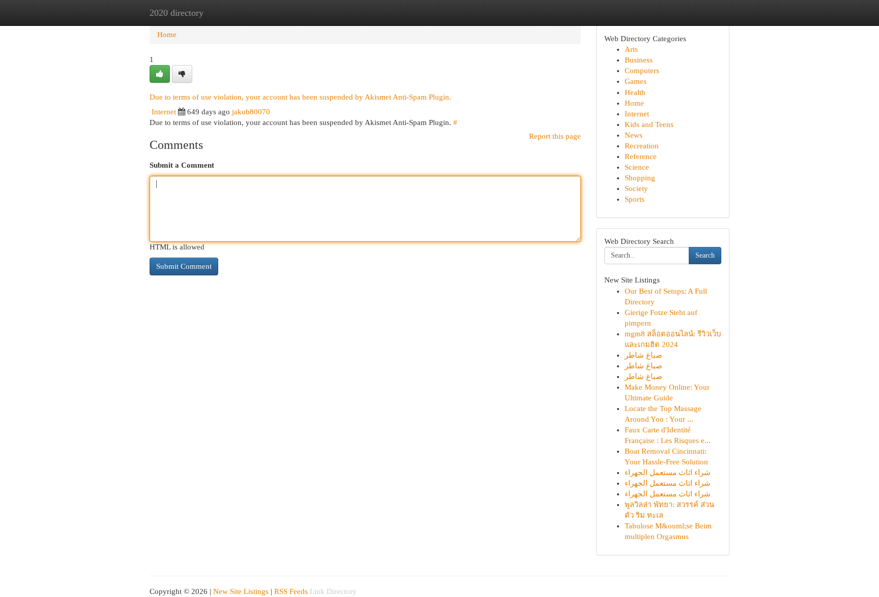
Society (636, 188)
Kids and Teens (649, 124)
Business (639, 60)
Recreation (642, 146)
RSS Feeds (291, 591)
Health (635, 92)
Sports (634, 199)
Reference (641, 156)
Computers (642, 71)
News (633, 135)
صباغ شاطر (643, 355)
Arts (631, 49)
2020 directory (176, 13)
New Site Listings (241, 591)
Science (637, 167)
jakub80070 (251, 112)
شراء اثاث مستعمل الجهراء (668, 472)
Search (705, 255)
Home (167, 34)
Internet (164, 112)
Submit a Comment (182, 165)
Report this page (555, 136)
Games (636, 81)
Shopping (640, 178)
